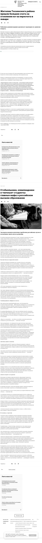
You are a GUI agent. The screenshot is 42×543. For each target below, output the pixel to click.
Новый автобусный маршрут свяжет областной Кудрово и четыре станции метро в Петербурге (10, 171)
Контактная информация (5, 520)
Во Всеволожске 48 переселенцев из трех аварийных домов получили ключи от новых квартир (11, 148)
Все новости (4, 178)
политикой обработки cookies (22, 536)
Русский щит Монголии (7, 497)
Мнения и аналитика (12, 469)
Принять (32, 535)
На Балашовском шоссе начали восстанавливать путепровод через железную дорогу (10, 482)
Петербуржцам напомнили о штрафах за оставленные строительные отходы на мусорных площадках (10, 156)
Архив (4, 523)
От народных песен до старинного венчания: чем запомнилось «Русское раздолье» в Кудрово (10, 490)
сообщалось (5, 123)
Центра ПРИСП (3, 245)
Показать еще (19, 515)
